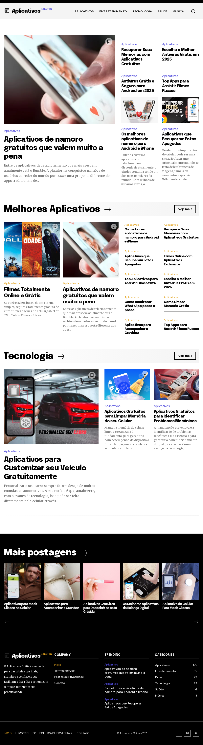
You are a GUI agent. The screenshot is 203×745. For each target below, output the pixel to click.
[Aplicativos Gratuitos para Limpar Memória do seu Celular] (127, 384)
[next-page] (196, 622)
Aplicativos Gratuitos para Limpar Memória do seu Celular (125, 416)
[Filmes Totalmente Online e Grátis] (32, 250)
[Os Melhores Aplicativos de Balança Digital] (141, 581)
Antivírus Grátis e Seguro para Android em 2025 (137, 86)
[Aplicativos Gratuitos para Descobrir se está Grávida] (101, 581)
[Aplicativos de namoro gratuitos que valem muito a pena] (59, 79)
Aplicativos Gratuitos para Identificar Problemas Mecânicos (175, 416)
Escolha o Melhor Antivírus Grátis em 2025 (180, 55)
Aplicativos (12, 131)
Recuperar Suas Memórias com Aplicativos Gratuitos (181, 233)
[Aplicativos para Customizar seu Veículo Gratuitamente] (51, 406)
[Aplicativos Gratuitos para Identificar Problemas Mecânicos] (176, 384)
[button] (193, 11)
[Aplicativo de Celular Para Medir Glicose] (180, 581)
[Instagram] (187, 733)
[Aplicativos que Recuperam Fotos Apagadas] (180, 110)
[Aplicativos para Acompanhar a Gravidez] (62, 581)
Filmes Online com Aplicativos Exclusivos (178, 260)
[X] (196, 733)
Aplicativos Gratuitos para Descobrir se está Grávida (100, 607)
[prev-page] (7, 622)
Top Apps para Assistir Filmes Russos (175, 86)
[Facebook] (179, 733)
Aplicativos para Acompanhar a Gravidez (137, 329)
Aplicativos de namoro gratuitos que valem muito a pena (53, 148)
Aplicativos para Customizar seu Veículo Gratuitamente (45, 468)
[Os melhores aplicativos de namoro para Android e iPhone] (139, 110)
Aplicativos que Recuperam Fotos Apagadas (179, 139)
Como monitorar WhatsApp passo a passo (139, 306)
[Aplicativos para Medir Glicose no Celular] (22, 581)
